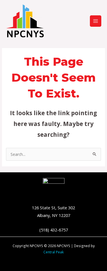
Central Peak (53, 252)
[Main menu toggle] (96, 21)
